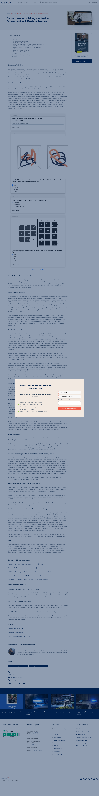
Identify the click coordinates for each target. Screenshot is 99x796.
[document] (49, 398)
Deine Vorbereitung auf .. (64, 399)
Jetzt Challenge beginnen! (69, 408)
